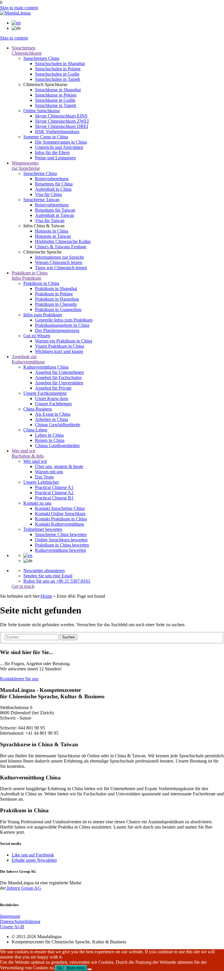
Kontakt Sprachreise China (60, 508)
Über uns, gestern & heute (59, 466)
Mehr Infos (76, 968)
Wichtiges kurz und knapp (59, 351)
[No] (89, 969)
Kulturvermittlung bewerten (60, 550)
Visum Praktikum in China (59, 346)
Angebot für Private (53, 387)
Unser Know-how (52, 398)
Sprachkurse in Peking (55, 94)
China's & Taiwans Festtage (60, 246)
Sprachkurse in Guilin (55, 100)
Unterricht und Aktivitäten (59, 147)
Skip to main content (19, 7)
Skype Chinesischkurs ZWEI (62, 121)
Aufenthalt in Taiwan (54, 215)
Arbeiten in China (51, 419)
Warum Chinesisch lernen (58, 262)
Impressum (10, 916)
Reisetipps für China (54, 183)
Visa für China (48, 194)
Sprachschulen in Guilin (57, 74)
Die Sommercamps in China (61, 142)
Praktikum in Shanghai (56, 288)
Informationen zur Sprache (59, 257)
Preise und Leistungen (55, 157)
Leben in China (49, 435)
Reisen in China (49, 440)
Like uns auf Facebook (33, 854)
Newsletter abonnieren (44, 570)
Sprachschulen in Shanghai (60, 63)
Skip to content (14, 37)
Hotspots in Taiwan (53, 236)
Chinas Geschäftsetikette (57, 424)
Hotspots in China (51, 231)
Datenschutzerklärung (20, 921)
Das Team (44, 476)
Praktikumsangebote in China (62, 325)
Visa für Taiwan (49, 220)
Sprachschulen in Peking (57, 68)
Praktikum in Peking (54, 293)
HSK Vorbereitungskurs (57, 131)
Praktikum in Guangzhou (58, 309)
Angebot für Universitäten (59, 382)
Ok (59, 968)
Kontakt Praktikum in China (61, 518)
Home (46, 596)
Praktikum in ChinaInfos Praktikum (30, 275)
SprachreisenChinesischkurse (27, 50)
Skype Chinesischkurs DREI (61, 126)
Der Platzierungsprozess (57, 330)
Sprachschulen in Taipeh (57, 79)
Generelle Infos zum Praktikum (63, 319)
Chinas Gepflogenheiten (57, 445)
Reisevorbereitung (52, 178)
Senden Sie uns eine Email (47, 575)
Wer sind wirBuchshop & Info (28, 453)
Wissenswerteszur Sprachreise (26, 165)
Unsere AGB (12, 926)
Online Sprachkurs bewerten (61, 539)
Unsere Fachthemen (53, 403)
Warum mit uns (49, 471)
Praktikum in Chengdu (56, 304)
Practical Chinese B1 (54, 497)
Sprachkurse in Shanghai (58, 89)
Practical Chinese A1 (54, 487)
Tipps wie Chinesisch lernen (61, 267)
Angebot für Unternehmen (59, 372)
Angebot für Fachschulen (58, 377)
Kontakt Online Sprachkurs (60, 513)
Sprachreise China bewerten (61, 534)
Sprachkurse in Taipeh (55, 105)
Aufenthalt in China (53, 189)
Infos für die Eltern (52, 152)
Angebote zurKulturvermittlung (28, 359)
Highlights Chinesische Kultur (63, 241)
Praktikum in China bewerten (62, 544)
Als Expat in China (52, 414)
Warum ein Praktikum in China (63, 340)
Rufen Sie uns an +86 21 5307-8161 (56, 581)
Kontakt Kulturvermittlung (59, 524)
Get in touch (23, 586)
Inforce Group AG (23, 888)
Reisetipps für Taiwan (55, 210)
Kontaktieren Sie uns (19, 678)
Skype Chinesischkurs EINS (61, 115)
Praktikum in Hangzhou (57, 299)
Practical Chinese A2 (54, 492)
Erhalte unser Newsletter (34, 860)
